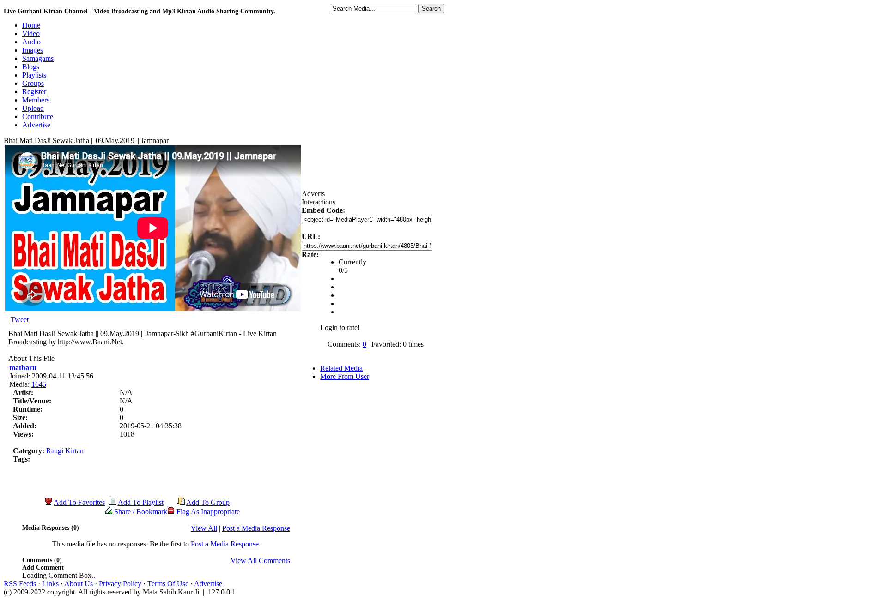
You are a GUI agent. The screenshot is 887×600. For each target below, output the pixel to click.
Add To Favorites (79, 502)
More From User (344, 376)
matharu (22, 368)
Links (50, 584)
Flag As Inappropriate (208, 512)
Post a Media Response (256, 528)
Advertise (208, 584)
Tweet (20, 320)
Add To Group (208, 502)
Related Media (341, 368)
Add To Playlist (141, 502)
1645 (38, 384)
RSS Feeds (20, 584)
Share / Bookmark (140, 512)
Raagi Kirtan (65, 451)
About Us (78, 584)
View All (204, 528)
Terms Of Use (167, 584)
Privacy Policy (120, 584)
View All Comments (260, 560)
